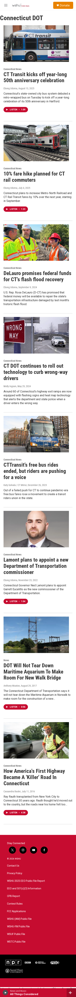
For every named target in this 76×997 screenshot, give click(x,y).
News (6, 660)
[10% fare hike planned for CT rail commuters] (36, 143)
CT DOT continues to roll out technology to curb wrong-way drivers (36, 372)
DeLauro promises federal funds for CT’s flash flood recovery (37, 276)
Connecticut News (12, 69)
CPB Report (13, 896)
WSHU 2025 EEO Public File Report (26, 881)
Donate (65, 5)
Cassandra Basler (12, 791)
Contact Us (13, 865)
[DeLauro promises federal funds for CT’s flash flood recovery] (36, 242)
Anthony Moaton (12, 685)
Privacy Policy (14, 873)
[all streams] (71, 992)
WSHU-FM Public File (18, 926)
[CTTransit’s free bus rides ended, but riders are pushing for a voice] (36, 434)
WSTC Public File (16, 941)
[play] (5, 992)
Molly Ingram (10, 386)
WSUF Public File (16, 934)
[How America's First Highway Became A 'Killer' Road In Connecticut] (36, 740)
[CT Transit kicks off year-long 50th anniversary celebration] (36, 43)
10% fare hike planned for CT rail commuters (34, 177)
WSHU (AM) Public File (19, 919)
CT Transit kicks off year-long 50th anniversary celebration (35, 77)
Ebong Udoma (10, 88)
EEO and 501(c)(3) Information (24, 888)
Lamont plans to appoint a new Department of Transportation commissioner (36, 566)
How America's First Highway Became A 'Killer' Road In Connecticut (34, 777)
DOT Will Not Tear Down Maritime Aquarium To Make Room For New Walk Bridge (33, 671)
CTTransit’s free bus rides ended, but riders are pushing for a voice (35, 471)
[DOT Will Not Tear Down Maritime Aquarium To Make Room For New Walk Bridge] (36, 635)
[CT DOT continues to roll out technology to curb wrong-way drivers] (36, 335)
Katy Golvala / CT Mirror (15, 485)
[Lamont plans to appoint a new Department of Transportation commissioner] (36, 529)
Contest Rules (15, 903)
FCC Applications (16, 911)
